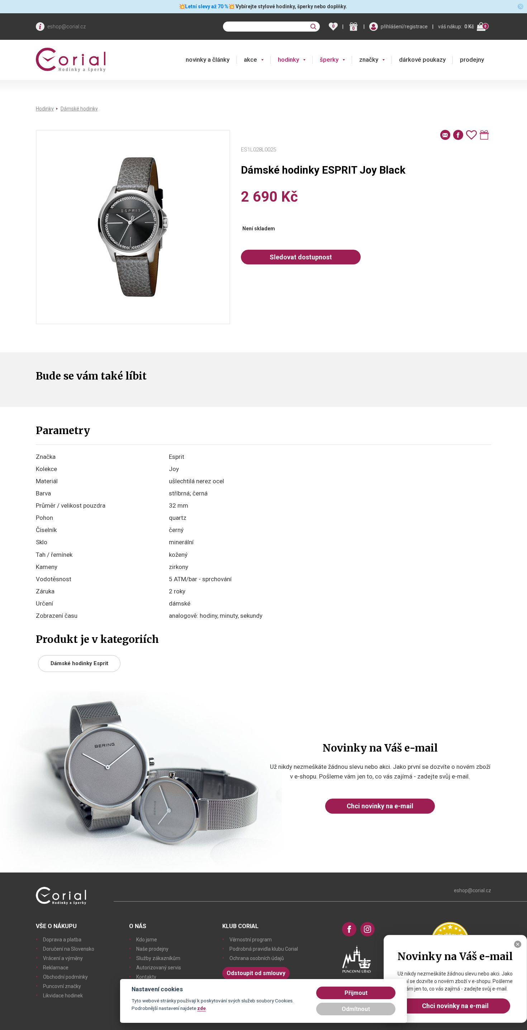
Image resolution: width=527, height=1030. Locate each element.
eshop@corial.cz (66, 26)
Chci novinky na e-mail (380, 806)
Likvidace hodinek (63, 995)
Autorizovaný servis (158, 967)
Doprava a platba (62, 939)
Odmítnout (356, 1009)
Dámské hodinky (79, 109)
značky (368, 59)
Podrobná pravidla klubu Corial (263, 949)
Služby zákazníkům (158, 958)
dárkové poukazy (422, 59)
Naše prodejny (152, 949)
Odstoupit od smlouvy (256, 973)
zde (201, 1008)
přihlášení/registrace (404, 26)
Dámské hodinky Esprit (79, 663)
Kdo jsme (146, 939)
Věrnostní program (250, 939)
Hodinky (45, 109)
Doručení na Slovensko (68, 949)
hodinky (288, 59)
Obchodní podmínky (65, 977)
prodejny (472, 59)
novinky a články (207, 59)
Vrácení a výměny (63, 958)
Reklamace (55, 967)
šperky (329, 59)
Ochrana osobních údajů (256, 958)
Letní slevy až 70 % (206, 6)
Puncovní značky (62, 986)
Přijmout (356, 992)
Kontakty (146, 977)
